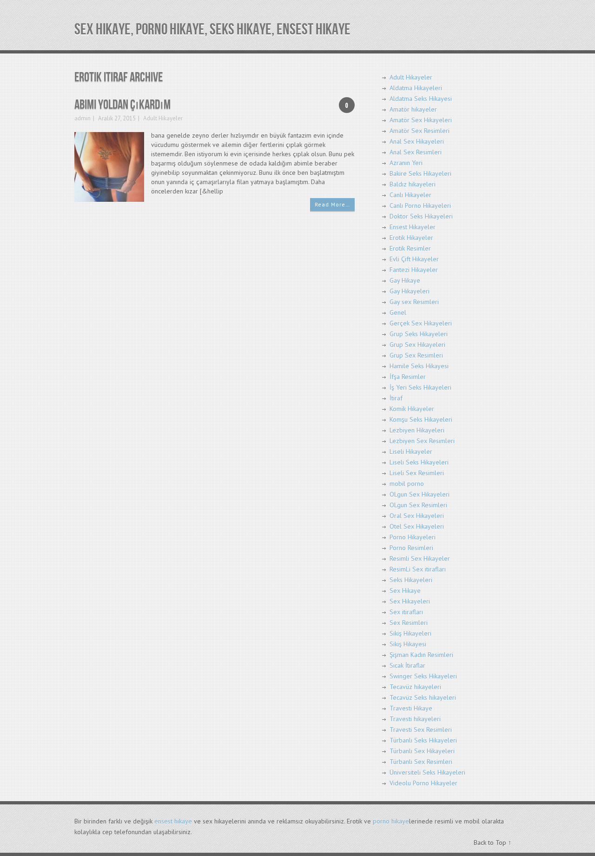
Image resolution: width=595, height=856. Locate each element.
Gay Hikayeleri (410, 291)
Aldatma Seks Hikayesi (421, 98)
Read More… (332, 204)
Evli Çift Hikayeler (414, 259)
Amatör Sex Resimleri (420, 130)
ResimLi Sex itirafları (418, 569)
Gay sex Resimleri (414, 302)
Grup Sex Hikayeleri (417, 344)
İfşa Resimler (408, 376)
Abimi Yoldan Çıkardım (122, 105)
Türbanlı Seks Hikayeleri (423, 740)
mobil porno (407, 483)
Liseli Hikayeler (411, 451)
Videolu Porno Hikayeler (423, 783)
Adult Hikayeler (163, 118)
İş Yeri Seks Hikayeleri (420, 387)
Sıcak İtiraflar (407, 665)
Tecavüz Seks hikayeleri (423, 697)
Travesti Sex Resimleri (421, 729)
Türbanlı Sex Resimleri (421, 761)
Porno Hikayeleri (413, 537)
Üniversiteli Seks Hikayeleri (427, 772)
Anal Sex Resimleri (416, 152)
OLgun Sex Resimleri (418, 505)
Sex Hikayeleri (410, 601)
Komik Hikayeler (412, 409)
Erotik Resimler (410, 248)
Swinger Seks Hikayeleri (423, 676)
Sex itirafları (406, 612)
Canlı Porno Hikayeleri (420, 205)
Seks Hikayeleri (411, 580)
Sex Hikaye (405, 590)
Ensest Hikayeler (413, 227)
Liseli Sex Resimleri (417, 473)
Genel (398, 312)
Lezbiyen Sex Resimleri (422, 441)
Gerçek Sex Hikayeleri (421, 323)
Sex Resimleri (409, 622)
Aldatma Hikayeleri (416, 88)
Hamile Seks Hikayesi (419, 366)
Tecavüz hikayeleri (415, 687)
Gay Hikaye (405, 280)
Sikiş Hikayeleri (410, 633)
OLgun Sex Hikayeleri (420, 494)
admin (82, 118)
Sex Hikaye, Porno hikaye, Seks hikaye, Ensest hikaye (212, 29)
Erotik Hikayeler (411, 237)
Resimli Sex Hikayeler (420, 558)
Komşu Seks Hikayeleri (421, 419)
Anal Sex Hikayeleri (417, 141)
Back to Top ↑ (492, 842)
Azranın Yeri (406, 163)
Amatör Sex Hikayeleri (421, 120)
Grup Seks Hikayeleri (419, 334)
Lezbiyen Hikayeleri (417, 430)
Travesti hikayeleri (415, 719)
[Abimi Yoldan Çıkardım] (109, 166)
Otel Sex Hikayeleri (417, 526)
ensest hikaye (173, 821)
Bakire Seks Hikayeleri (420, 173)
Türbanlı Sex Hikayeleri (422, 751)
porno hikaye (391, 821)
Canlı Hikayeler (410, 195)
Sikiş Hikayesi (408, 644)
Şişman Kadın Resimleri (421, 654)
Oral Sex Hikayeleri (417, 515)
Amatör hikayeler (413, 109)
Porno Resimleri (411, 548)
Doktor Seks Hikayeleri (421, 216)
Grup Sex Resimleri (416, 355)
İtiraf (396, 398)
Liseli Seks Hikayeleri (419, 462)
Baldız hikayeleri (413, 184)
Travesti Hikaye (411, 708)
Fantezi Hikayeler (414, 269)
